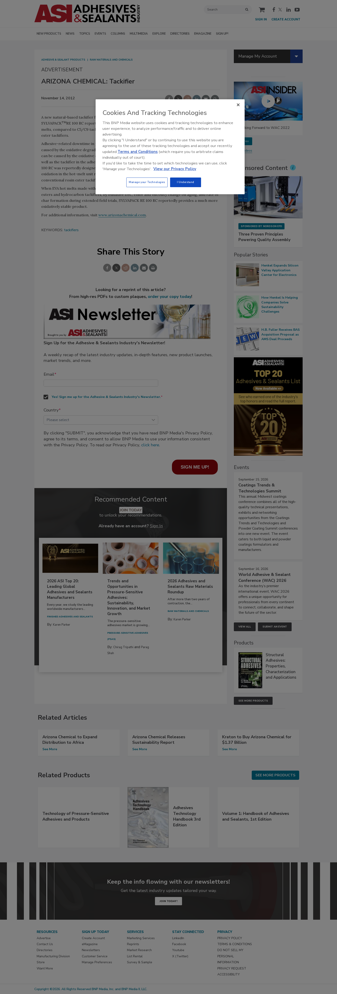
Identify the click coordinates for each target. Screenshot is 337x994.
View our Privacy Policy (174, 169)
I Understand (185, 182)
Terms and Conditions (138, 151)
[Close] (238, 105)
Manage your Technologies (147, 182)
